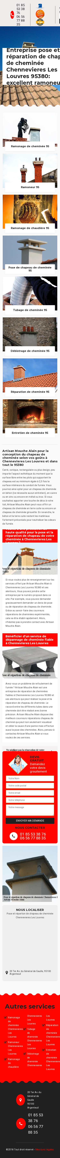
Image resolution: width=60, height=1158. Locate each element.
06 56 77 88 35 (20, 20)
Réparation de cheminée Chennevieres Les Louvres (51, 1035)
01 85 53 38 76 (20, 9)
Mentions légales (45, 1149)
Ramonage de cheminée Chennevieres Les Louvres (13, 1027)
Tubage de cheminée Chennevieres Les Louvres (32, 1039)
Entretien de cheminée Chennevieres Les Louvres (51, 1059)
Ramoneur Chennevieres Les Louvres (13, 1048)
